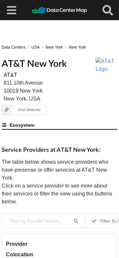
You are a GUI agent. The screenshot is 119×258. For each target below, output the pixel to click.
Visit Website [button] (29, 109)
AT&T (10, 75)
